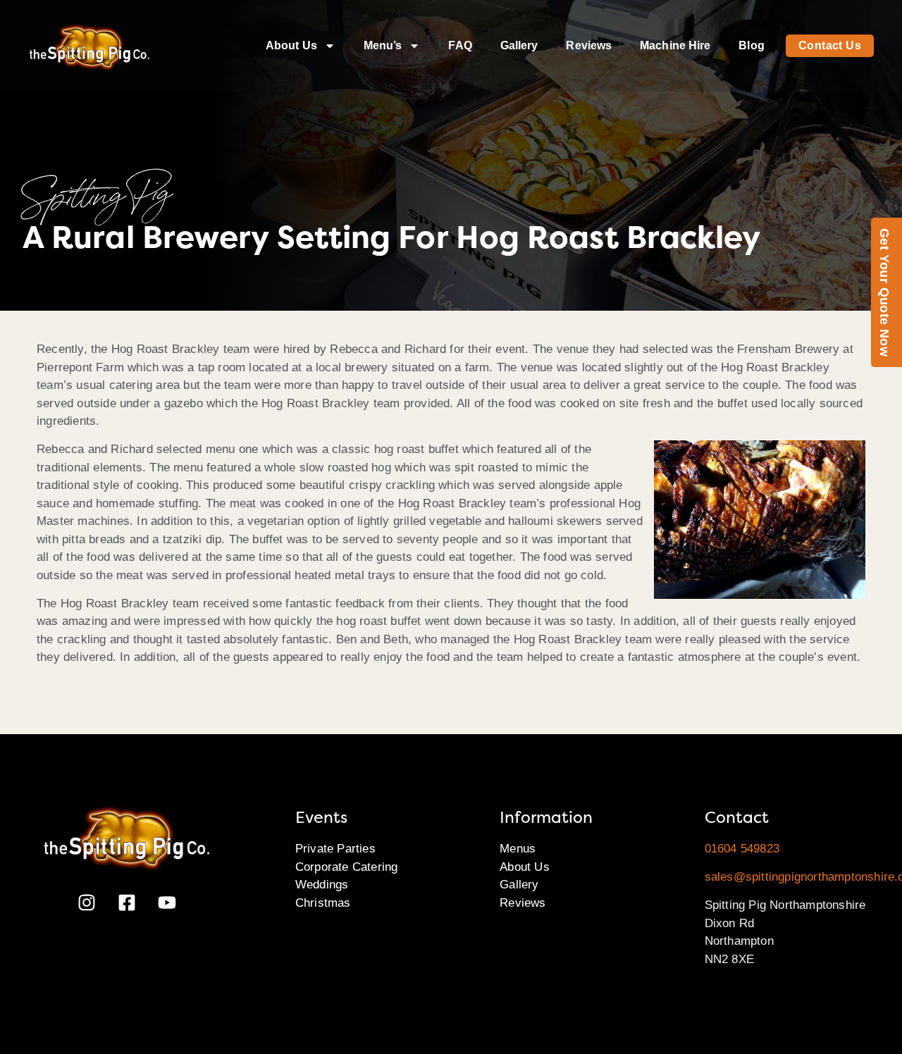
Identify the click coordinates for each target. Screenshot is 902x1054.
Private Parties (335, 848)
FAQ (459, 45)
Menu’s (383, 45)
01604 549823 (742, 848)
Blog (751, 45)
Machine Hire (675, 45)
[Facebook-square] (127, 902)
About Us (291, 45)
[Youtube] (167, 902)
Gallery (519, 45)
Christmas (323, 903)
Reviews (589, 45)
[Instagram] (86, 902)
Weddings (322, 884)
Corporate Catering (346, 867)
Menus (518, 848)
